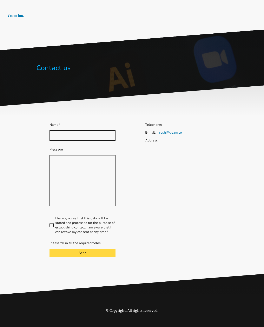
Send (82, 253)
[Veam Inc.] (46, 24)
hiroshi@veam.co (169, 132)
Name (55, 124)
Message (56, 149)
